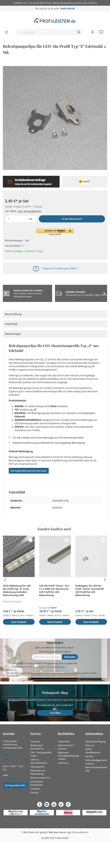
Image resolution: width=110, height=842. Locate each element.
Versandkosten (80, 832)
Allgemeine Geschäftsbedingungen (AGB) (68, 755)
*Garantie (35, 741)
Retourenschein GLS (40, 777)
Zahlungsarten (37, 766)
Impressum (63, 762)
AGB (72, 673)
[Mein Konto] (92, 32)
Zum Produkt (18, 622)
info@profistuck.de (13, 778)
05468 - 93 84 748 (11, 757)
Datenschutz (64, 741)
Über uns (89, 745)
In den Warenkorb (72, 218)
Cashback (35, 788)
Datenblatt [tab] (11, 324)
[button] (55, 232)
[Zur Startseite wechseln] (55, 20)
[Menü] (6, 32)
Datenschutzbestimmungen (30, 673)
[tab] (55, 314)
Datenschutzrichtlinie (23, 666)
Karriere (89, 756)
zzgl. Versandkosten (29, 211)
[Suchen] (79, 32)
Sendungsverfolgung (95, 741)
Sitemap (34, 792)
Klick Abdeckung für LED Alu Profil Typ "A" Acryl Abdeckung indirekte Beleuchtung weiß (17, 590)
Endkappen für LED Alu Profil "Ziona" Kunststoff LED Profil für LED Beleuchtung (89, 590)
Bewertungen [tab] (13, 333)
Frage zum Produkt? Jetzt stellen (59, 268)
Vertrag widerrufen (15, 785)
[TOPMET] (84, 182)
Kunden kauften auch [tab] (54, 529)
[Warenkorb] (108, 29)
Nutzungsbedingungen (53, 666)
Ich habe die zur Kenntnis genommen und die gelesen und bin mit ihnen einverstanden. (51, 674)
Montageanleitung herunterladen (29, 470)
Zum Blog (55, 712)
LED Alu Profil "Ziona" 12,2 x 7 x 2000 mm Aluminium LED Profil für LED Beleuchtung (54, 590)
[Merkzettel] (101, 32)
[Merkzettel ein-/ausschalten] (30, 540)
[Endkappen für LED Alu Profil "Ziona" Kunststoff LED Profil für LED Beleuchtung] (91, 556)
